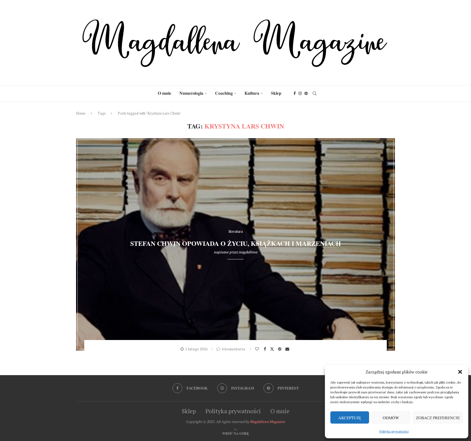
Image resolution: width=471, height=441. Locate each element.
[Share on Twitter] (272, 349)
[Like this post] (257, 349)
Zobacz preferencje (438, 417)
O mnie (164, 93)
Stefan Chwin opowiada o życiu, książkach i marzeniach (235, 243)
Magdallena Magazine (267, 421)
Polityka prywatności (394, 431)
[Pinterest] (306, 93)
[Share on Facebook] (265, 349)
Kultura (251, 93)
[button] (460, 372)
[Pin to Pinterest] (280, 349)
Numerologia (191, 93)
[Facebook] (295, 93)
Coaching (224, 93)
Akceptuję (349, 417)
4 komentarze (233, 348)
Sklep (276, 93)
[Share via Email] (288, 349)
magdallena (248, 252)
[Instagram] (300, 93)
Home (81, 113)
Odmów (391, 417)
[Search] (314, 93)
